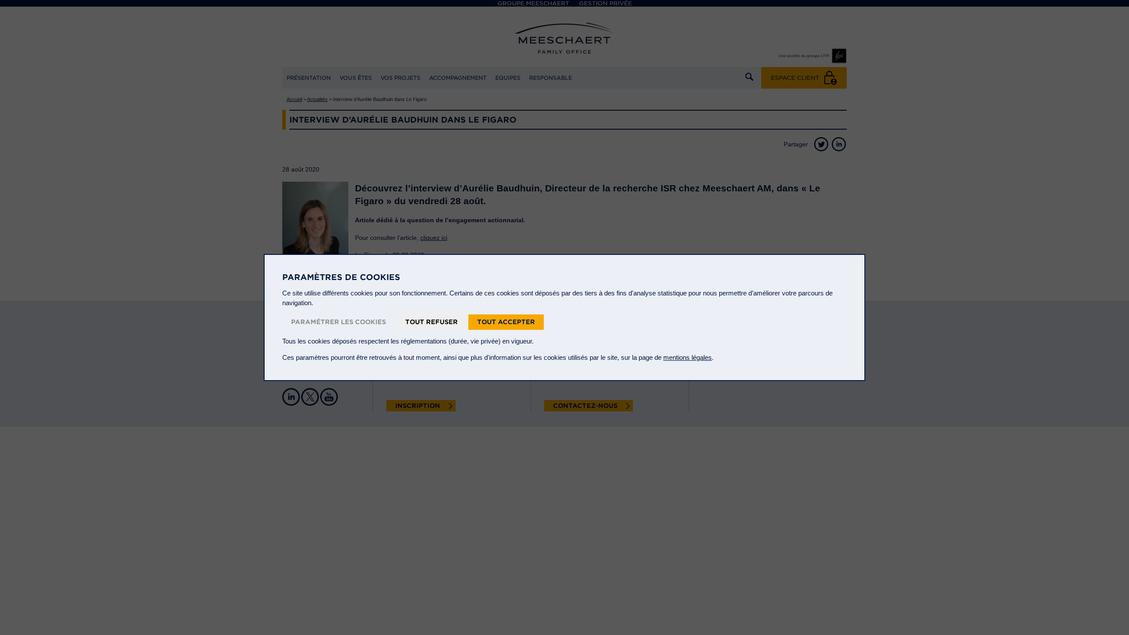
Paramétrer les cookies (338, 321)
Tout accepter (506, 321)
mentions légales (687, 357)
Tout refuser (431, 321)
